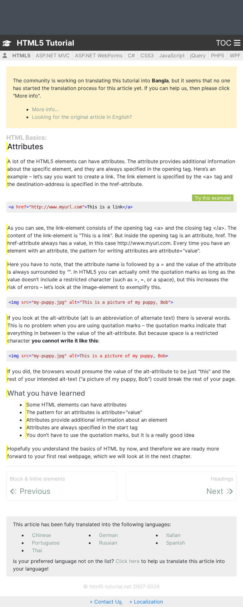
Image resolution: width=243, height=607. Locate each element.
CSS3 (147, 55)
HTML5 (21, 55)
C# (131, 55)
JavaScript (172, 55)
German (108, 535)
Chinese (41, 535)
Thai (37, 550)
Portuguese (45, 543)
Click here (127, 561)
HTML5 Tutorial (45, 43)
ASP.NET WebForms (98, 55)
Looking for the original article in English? (82, 117)
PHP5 (217, 55)
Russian (108, 543)
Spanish (175, 543)
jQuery (198, 55)
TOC (223, 43)
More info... (45, 109)
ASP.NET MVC (53, 55)
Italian (173, 535)
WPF (235, 55)
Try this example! (213, 198)
